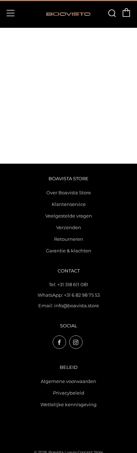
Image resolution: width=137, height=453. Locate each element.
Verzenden (68, 227)
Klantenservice (69, 204)
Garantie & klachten (68, 250)
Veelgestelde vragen (68, 216)
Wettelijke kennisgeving (68, 404)
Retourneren (68, 239)
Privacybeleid (68, 393)
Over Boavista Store (68, 192)
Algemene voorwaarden (68, 381)
